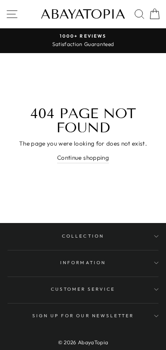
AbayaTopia (83, 14)
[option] (83, 41)
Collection (83, 236)
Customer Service (83, 289)
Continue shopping (83, 158)
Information (83, 262)
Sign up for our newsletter (83, 316)
